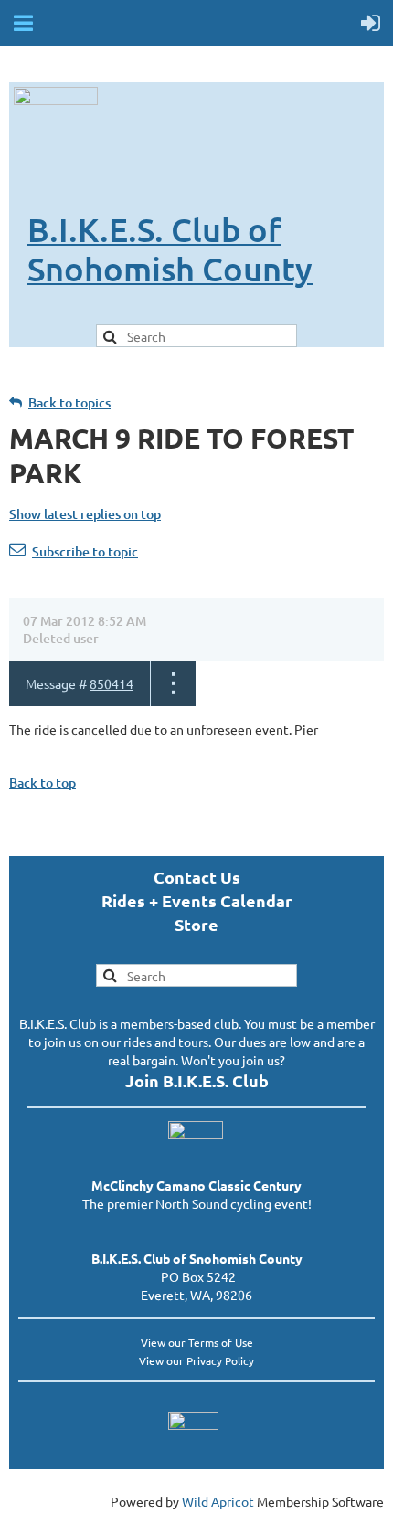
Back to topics (69, 402)
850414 (111, 683)
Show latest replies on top (85, 514)
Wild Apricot (218, 1501)
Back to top (42, 782)
